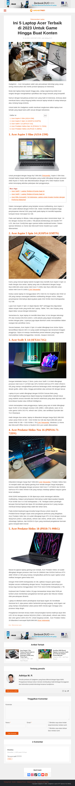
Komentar (9, 704)
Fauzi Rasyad (24, 660)
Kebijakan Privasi (21, 782)
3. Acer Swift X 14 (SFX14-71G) (21, 124)
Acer (10, 625)
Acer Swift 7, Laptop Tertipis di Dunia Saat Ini (28, 191)
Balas (9, 759)
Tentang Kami (7, 782)
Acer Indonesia (43, 620)
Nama (8, 722)
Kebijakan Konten (31, 782)
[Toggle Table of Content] (44, 115)
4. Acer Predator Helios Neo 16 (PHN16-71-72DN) (28, 126)
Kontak (14, 782)
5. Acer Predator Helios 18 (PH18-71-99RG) (26, 129)
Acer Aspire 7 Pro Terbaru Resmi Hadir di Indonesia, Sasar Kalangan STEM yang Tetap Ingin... (27, 654)
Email (29, 722)
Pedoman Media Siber (43, 782)
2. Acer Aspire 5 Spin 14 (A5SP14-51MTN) (25, 121)
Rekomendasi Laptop (37, 19)
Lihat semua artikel (11, 691)
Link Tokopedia (34, 289)
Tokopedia (46, 176)
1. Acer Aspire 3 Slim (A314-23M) (22, 118)
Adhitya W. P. (48, 38)
